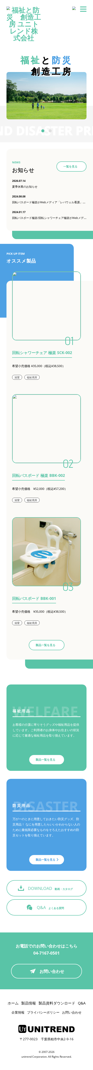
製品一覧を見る (45, 645)
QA (50, 907)
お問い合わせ (52, 971)
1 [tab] (42, 130)
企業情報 (17, 1012)
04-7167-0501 (46, 952)
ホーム (13, 1003)
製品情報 (28, 1003)
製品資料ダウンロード (56, 1003)
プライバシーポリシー (43, 1012)
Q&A (82, 1003)
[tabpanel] (46, 95)
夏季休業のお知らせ (24, 187)
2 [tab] (50, 130)
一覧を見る (70, 166)
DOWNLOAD (50, 888)
